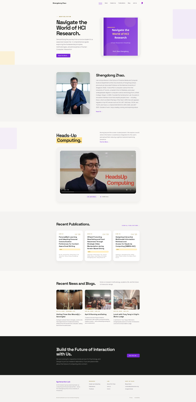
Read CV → (99, 111)
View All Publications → (131, 225)
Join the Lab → (133, 355)
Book (106, 3)
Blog (129, 3)
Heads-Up (113, 3)
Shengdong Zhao (59, 3)
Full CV (108, 389)
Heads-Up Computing (94, 384)
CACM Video (105, 196)
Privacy (131, 397)
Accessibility (137, 397)
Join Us (135, 3)
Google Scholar (129, 389)
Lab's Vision (93, 196)
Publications (122, 3)
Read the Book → (63, 55)
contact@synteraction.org (132, 386)
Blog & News (128, 384)
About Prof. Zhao (111, 384)
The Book (91, 389)
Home (100, 3)
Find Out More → (104, 142)
